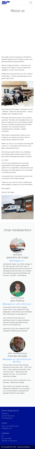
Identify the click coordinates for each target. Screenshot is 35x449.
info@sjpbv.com (6, 428)
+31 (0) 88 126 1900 (24, 304)
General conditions (23, 447)
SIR (2, 436)
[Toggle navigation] (30, 2)
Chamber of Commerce (9, 441)
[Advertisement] (17, 35)
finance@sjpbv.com (17, 261)
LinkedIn (18, 362)
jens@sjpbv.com (9, 304)
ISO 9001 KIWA (6, 438)
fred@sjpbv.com (9, 359)
